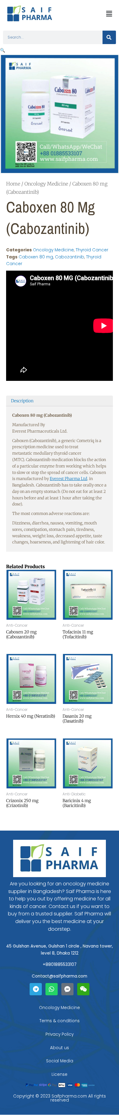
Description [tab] (22, 401)
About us (59, 1048)
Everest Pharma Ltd (68, 478)
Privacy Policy (59, 1034)
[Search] (109, 37)
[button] (109, 14)
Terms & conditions (59, 1021)
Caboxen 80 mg (36, 257)
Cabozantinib (69, 257)
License (59, 1074)
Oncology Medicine (46, 184)
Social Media (59, 1061)
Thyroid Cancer (92, 250)
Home (13, 184)
